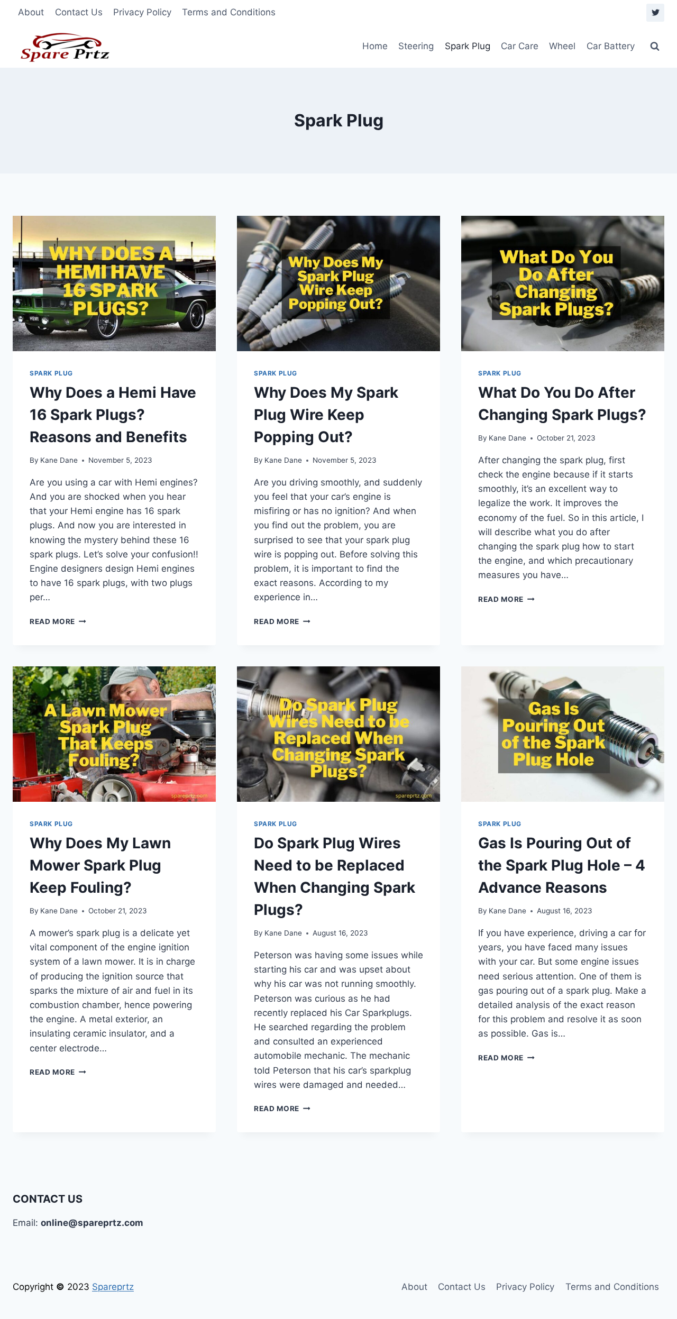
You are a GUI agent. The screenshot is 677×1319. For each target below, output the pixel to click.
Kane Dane (59, 460)
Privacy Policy (142, 12)
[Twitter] (655, 13)
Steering (416, 46)
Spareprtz (113, 1286)
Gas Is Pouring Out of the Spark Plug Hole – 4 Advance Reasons (561, 865)
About (31, 12)
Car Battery (611, 46)
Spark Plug (467, 46)
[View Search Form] (654, 46)
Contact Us (79, 12)
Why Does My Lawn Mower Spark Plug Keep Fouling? (100, 865)
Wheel (562, 46)
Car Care (519, 46)
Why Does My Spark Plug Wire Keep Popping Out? (326, 414)
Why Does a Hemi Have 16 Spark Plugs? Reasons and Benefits (113, 414)
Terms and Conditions (229, 12)
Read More (58, 621)
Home (375, 46)
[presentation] (114, 283)
